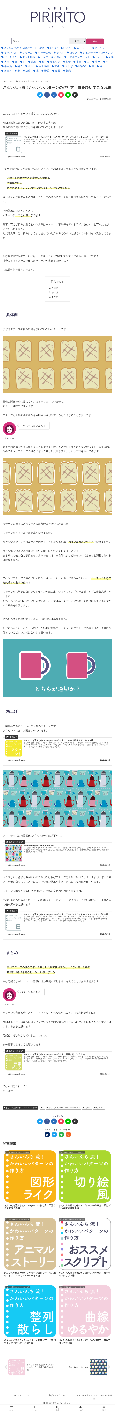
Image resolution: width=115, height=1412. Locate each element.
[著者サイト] (47, 1134)
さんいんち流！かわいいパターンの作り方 (21, 1108)
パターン (87, 1108)
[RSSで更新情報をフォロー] (68, 1134)
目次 (53, 281)
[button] (103, 695)
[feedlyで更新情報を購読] (61, 1134)
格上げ (54, 292)
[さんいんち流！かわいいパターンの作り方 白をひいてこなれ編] (54, 95)
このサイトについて (20, 1395)
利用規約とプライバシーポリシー (57, 1403)
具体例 (54, 287)
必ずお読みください (57, 1395)
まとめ (54, 297)
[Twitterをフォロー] (54, 1134)
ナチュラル (99, 1108)
